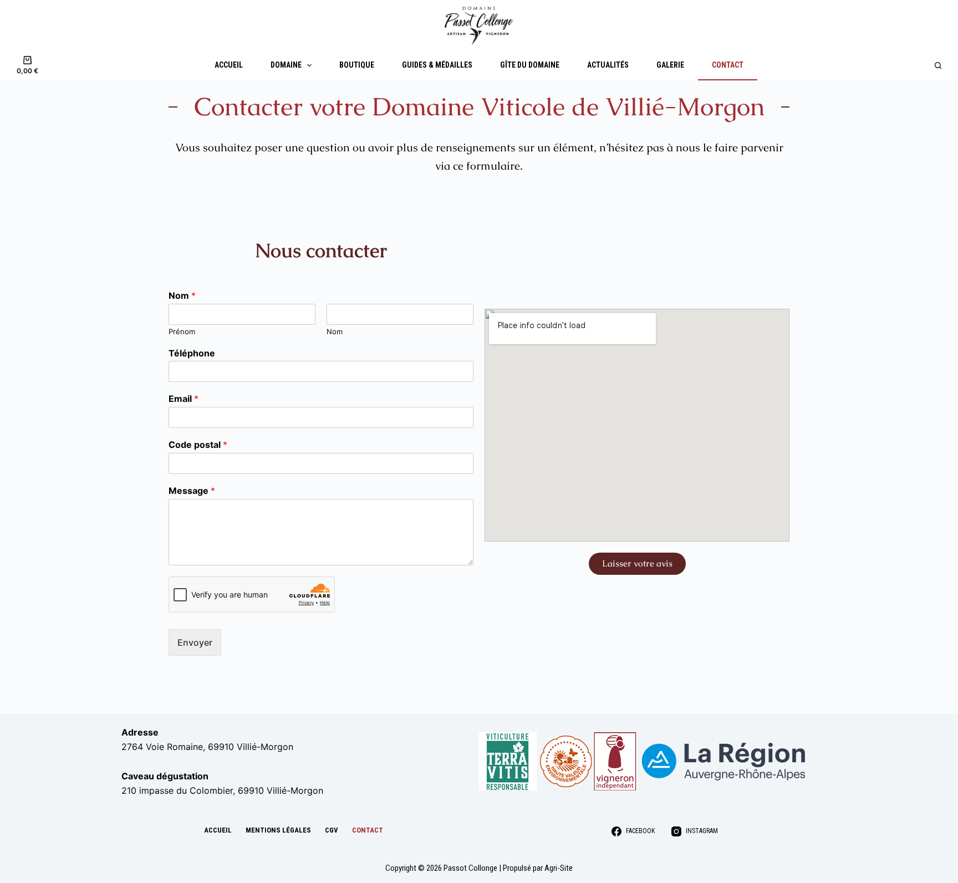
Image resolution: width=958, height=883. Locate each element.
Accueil (229, 64)
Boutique (356, 64)
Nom (182, 295)
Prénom (182, 331)
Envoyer (194, 642)
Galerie (670, 64)
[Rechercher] (938, 65)
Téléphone (192, 353)
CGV (331, 830)
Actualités (608, 64)
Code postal (198, 444)
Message (192, 490)
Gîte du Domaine (529, 64)
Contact (727, 64)
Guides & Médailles (437, 64)
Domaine (286, 64)
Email (183, 398)
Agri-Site (558, 868)
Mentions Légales (278, 830)
